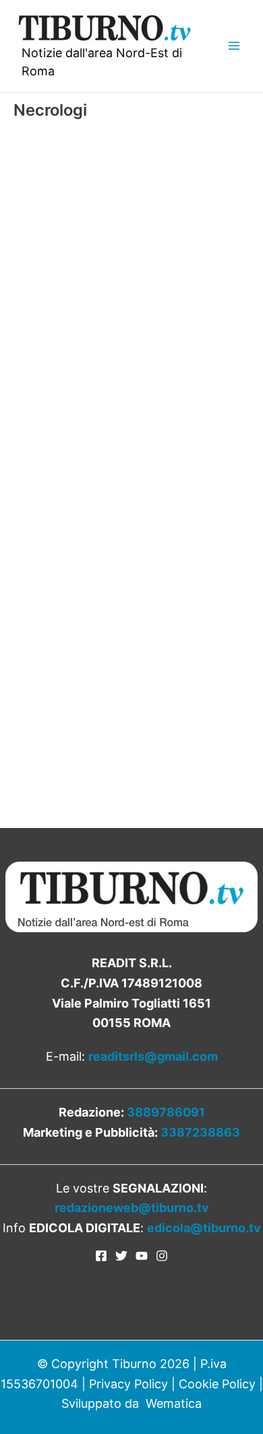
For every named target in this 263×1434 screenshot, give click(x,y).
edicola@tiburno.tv (204, 1228)
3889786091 (166, 1112)
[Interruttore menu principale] (234, 46)
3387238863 (200, 1132)
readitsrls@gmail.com (153, 1056)
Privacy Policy (128, 1384)
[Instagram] (162, 1256)
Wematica (174, 1403)
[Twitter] (121, 1256)
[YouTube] (142, 1256)
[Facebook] (101, 1256)
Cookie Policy (217, 1384)
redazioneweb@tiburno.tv (132, 1208)
